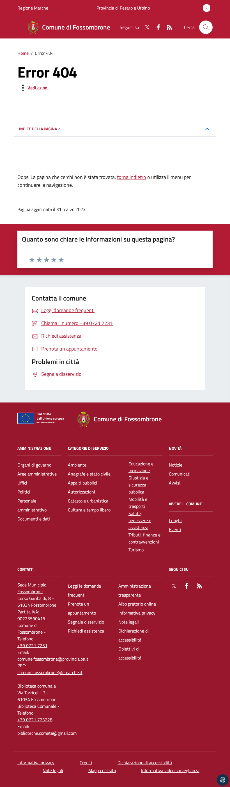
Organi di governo (34, 464)
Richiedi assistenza (86, 630)
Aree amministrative (37, 473)
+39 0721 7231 (32, 645)
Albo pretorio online (137, 604)
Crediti (86, 762)
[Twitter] (144, 27)
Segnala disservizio (86, 621)
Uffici (22, 482)
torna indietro (131, 177)
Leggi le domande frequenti (84, 590)
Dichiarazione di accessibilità (133, 635)
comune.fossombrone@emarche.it (49, 672)
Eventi (175, 529)
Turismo (136, 549)
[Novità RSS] (167, 27)
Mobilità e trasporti (137, 502)
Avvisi (174, 482)
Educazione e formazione (140, 467)
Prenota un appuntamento (82, 608)
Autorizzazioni (81, 491)
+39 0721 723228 (34, 719)
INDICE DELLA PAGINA (38, 129)
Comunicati (179, 473)
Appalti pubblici (82, 482)
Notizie (175, 464)
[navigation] (6, 27)
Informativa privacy (136, 612)
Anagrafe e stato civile (89, 473)
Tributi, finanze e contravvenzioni (144, 538)
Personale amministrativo (32, 505)
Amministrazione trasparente (134, 590)
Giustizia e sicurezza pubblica (138, 484)
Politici (23, 491)
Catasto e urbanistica (88, 500)
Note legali (128, 621)
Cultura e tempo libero (89, 509)
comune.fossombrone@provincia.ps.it (52, 659)
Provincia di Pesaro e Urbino (123, 7)
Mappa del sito (102, 770)
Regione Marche (32, 7)
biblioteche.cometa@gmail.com (47, 733)
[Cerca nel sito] (206, 27)
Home (23, 53)
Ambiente (77, 464)
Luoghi (175, 520)
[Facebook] (156, 27)
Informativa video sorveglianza (170, 770)
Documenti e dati (33, 518)
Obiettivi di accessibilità (129, 653)
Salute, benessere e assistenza (139, 520)
